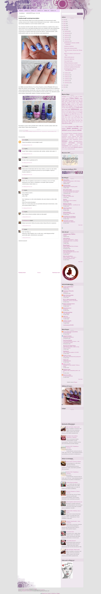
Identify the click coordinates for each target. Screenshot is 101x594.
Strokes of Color (67, 355)
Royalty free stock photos (27, 590)
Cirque (81, 98)
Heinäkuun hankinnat (69, 46)
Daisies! (65, 235)
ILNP (69, 109)
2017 (64, 23)
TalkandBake (66, 180)
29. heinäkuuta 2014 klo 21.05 (27, 174)
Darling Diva (75, 101)
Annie (23, 166)
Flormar (24, 131)
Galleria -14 (40, 10)
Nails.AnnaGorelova (68, 256)
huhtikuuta (67, 76)
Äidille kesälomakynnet (69, 57)
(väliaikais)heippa (67, 360)
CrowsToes (78, 100)
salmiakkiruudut (75, 145)
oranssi (64, 128)
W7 (67, 121)
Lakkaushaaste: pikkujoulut (69, 221)
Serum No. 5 (79, 118)
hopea (66, 126)
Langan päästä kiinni (68, 286)
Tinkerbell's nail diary (68, 220)
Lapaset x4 (65, 292)
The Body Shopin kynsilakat (71, 482)
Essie (63, 106)
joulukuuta (67, 31)
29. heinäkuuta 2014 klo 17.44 (27, 153)
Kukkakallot (75, 133)
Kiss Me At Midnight (29, 131)
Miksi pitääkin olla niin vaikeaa (69, 200)
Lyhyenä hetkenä (67, 336)
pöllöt (81, 144)
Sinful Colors (72, 120)
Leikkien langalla (67, 320)
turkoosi (69, 130)
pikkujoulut (70, 144)
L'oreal (72, 111)
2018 (64, 21)
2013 (64, 85)
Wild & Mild (75, 121)
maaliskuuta (67, 78)
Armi (23, 148)
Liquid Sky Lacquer (65, 112)
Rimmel (75, 117)
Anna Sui (68, 96)
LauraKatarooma (26, 220)
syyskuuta (67, 37)
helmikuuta (67, 80)
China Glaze (74, 98)
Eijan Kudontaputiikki (68, 295)
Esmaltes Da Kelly (74, 104)
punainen (75, 128)
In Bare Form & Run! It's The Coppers (72, 65)
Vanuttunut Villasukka (68, 290)
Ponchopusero (66, 321)
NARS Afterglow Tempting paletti (70, 186)
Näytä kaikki (80, 261)
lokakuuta (67, 35)
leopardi (70, 141)
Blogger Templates (21, 589)
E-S (23, 190)
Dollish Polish (79, 102)
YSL (78, 121)
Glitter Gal (73, 107)
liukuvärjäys (72, 142)
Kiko (67, 111)
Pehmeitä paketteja (67, 312)
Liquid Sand (35, 131)
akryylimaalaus (79, 134)
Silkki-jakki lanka (66, 296)
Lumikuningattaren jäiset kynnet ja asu (73, 501)
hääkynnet (74, 136)
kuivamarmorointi (65, 139)
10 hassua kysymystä (68, 376)
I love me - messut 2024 (68, 196)
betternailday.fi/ (67, 212)
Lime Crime (80, 111)
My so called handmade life (69, 299)
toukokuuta (67, 74)
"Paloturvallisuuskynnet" (70, 540)
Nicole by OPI (79, 114)
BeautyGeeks (66, 245)
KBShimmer (75, 109)
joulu (77, 137)
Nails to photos (66, 195)
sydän (63, 147)
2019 (64, 19)
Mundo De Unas (68, 114)
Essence (80, 104)
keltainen (70, 126)
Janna (23, 139)
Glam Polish (68, 107)
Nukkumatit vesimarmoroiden (29, 18)
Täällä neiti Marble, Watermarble (72, 427)
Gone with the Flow (69, 531)
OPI (38, 131)
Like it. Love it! (66, 364)
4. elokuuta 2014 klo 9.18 (26, 237)
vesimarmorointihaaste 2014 (51, 131)
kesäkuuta (67, 72)
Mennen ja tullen (67, 374)
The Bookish (42, 589)
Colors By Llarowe (72, 100)
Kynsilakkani (22, 13)
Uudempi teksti (22, 272)
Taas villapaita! (66, 313)
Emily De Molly (66, 104)
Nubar (63, 115)
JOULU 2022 (66, 209)
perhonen (63, 144)
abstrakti (71, 134)
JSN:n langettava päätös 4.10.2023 (71, 352)
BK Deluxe (73, 96)
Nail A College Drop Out (68, 250)
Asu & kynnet (65, 133)
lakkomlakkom (66, 238)
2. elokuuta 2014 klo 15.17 (26, 216)
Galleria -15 (46, 10)
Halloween (70, 133)
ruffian (70, 145)
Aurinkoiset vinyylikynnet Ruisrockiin (72, 66)
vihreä (79, 130)
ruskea (80, 128)
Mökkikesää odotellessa (68, 337)
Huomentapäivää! (67, 332)
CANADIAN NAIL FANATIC (69, 234)
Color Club (64, 100)
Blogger (75, 382)
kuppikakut (80, 139)
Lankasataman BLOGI (68, 325)
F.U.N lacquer (69, 106)
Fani (23, 211)
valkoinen (74, 130)
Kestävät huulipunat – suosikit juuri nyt (71, 204)
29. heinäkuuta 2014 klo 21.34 (27, 186)
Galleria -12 (27, 10)
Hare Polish (64, 109)
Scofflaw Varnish (74, 118)
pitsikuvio (76, 144)
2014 (64, 29)
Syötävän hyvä (66, 369)
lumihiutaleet (79, 142)
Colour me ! (66, 359)
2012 (64, 87)
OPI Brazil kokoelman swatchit (70, 63)
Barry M (77, 96)
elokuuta (67, 39)
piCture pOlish (68, 123)
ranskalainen (65, 145)
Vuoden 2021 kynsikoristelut (69, 217)
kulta (74, 126)
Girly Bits (64, 107)
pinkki (69, 128)
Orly (69, 115)
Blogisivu (21, 10)
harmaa (63, 126)
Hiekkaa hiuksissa (67, 304)
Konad (70, 111)
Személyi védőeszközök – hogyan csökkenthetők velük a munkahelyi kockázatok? (70, 241)
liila (77, 126)
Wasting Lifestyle (67, 203)
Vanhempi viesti (56, 272)
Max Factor (77, 112)
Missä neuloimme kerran (69, 303)
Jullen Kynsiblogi (67, 208)
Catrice (67, 98)
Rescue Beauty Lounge (69, 117)
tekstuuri (75, 147)
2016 (64, 25)
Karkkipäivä (66, 351)
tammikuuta (67, 82)
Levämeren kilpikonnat (69, 59)
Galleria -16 (53, 10)
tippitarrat (80, 147)
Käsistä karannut (67, 308)
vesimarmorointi (44, 131)
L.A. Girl (76, 111)
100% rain (65, 316)
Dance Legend (68, 101)
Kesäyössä (65, 309)
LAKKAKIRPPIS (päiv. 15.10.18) (33, 13)
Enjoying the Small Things (69, 345)
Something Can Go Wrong (69, 216)
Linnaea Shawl (66, 317)
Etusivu (39, 272)
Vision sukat (66, 287)
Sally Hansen (68, 118)
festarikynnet (64, 136)
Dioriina (65, 199)
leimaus (64, 141)
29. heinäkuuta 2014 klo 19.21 (27, 162)
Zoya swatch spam (68, 61)
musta (80, 126)
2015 (64, 27)
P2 (70, 115)
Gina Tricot (79, 106)
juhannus (80, 137)
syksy (66, 147)
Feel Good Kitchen (67, 340)
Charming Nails (66, 185)
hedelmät (69, 136)
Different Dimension (71, 102)
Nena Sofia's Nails (67, 189)
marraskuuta (67, 33)
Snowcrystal (77, 120)
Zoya (63, 123)
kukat (71, 139)
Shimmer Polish (65, 120)
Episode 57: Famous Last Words (70, 300)
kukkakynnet (75, 139)
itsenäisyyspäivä (71, 137)
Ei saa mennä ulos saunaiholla (70, 331)
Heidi (23, 178)
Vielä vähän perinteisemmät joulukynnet (72, 356)
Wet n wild (71, 121)
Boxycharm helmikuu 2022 (69, 213)
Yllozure (81, 121)
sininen (40, 131)
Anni (23, 157)
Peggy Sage (77, 115)
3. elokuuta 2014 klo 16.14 (26, 225)
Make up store (72, 112)
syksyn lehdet (70, 147)
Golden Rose (79, 107)
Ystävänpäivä (64, 134)
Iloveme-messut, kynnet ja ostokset (73, 461)
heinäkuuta (67, 41)
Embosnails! (25, 4)
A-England (64, 96)
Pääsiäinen (80, 133)
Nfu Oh (74, 114)
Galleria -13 (33, 10)
